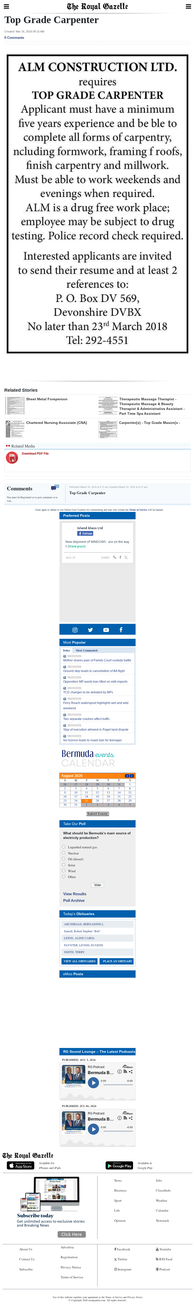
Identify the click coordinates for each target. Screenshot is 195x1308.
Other (72, 876)
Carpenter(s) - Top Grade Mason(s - (149, 423)
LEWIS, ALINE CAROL (79, 938)
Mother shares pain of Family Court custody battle (97, 660)
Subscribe (26, 1269)
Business (120, 1190)
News (118, 1180)
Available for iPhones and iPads (50, 1165)
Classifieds (163, 1190)
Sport (118, 1200)
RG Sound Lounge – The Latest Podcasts (99, 1051)
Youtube (165, 1249)
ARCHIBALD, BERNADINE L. (84, 924)
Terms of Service (138, 509)
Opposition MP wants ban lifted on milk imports (95, 681)
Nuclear (73, 853)
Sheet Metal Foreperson (47, 399)
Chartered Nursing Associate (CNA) (56, 423)
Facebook (123, 1249)
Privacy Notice (71, 1267)
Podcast (164, 1269)
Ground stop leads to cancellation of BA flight (94, 671)
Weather (161, 1200)
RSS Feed (165, 1259)
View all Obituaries (79, 961)
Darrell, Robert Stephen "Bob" (82, 931)
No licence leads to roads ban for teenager (92, 740)
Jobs (159, 1180)
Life (117, 1210)
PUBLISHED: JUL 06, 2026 (79, 1106)
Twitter (122, 1259)
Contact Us (27, 1259)
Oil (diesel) (75, 859)
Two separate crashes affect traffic (86, 719)
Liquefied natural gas (82, 847)
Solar (71, 865)
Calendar (162, 1210)
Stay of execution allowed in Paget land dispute (95, 729)
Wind (72, 871)
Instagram (124, 1269)
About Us (25, 1249)
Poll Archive (74, 900)
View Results (74, 894)
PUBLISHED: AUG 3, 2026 (79, 1060)
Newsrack (162, 1220)
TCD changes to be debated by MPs (88, 692)
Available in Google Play (145, 1165)
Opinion (120, 1220)
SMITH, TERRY (74, 952)
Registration (69, 1257)
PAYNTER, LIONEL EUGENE (83, 945)
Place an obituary (117, 961)
